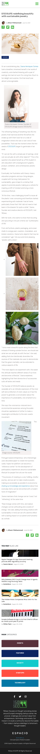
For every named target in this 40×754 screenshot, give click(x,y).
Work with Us (20, 738)
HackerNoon (7, 584)
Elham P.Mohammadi (14, 23)
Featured (5, 57)
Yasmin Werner (8, 564)
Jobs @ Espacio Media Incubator (20, 740)
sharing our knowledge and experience (16, 486)
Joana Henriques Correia (29, 66)
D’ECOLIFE (12, 146)
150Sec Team (7, 624)
